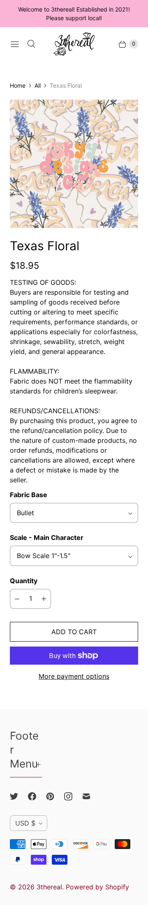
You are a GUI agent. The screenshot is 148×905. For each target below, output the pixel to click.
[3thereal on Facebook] (37, 796)
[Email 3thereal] (91, 796)
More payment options (74, 676)
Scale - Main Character (46, 537)
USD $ (25, 823)
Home (17, 85)
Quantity (23, 581)
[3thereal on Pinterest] (55, 796)
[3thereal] (74, 44)
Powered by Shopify (97, 887)
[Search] (31, 44)
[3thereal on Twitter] (19, 796)
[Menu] (15, 44)
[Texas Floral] (74, 164)
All (38, 85)
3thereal (49, 887)
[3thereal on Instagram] (73, 796)
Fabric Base (28, 495)
